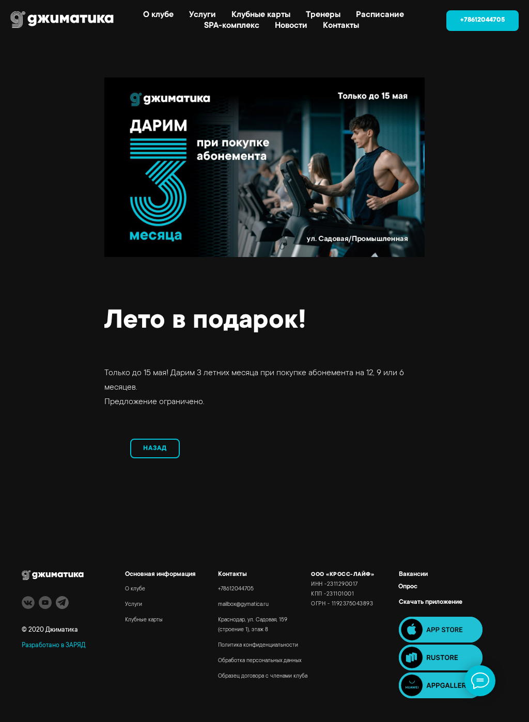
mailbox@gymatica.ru (243, 605)
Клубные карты (260, 15)
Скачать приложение (430, 602)
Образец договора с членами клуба (262, 676)
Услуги (202, 15)
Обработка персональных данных (259, 661)
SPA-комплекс (231, 25)
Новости (291, 25)
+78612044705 (236, 589)
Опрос (407, 586)
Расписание (380, 15)
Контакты (341, 25)
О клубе (158, 15)
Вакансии (413, 574)
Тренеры (323, 15)
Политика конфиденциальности (258, 646)
